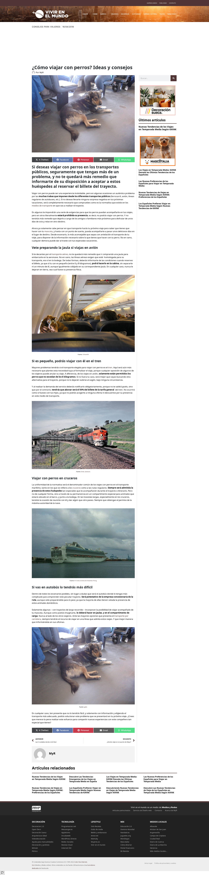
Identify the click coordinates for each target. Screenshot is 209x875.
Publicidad (163, 3)
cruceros (76, 487)
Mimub (35, 848)
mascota (48, 231)
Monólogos (124, 839)
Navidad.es (125, 832)
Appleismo (65, 832)
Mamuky (94, 839)
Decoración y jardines (40, 845)
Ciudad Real (155, 839)
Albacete (153, 826)
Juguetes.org (125, 836)
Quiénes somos (152, 3)
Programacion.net (68, 826)
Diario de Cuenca (157, 842)
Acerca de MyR (171, 810)
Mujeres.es (95, 842)
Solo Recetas (96, 826)
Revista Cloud (66, 845)
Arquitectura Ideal (39, 836)
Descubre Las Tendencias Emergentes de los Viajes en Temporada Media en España (83, 779)
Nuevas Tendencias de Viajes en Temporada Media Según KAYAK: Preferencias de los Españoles (154, 194)
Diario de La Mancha (158, 845)
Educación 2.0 (126, 826)
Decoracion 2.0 (38, 826)
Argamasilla (155, 832)
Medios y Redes (169, 807)
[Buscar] (174, 78)
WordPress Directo (68, 839)
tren (110, 367)
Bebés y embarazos (99, 832)
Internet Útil (66, 848)
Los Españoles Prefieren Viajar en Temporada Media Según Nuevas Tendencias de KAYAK (154, 206)
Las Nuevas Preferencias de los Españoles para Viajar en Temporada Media (156, 183)
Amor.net (94, 836)
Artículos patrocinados (121, 810)
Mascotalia (124, 842)
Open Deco (36, 829)
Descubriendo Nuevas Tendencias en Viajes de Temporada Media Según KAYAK (122, 790)
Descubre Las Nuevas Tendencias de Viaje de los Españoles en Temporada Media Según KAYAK (159, 790)
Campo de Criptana (158, 836)
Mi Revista (124, 851)
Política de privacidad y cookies (165, 863)
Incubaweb (66, 836)
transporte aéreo (60, 254)
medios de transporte (42, 205)
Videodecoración (38, 839)
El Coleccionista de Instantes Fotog (86, 580)
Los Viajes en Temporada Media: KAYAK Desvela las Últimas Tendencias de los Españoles (157, 172)
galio (85, 707)
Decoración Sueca (39, 832)
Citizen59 (86, 354)
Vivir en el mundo (98, 845)
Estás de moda (97, 829)
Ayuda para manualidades (42, 842)
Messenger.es (67, 829)
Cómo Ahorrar (126, 845)
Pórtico (34, 851)
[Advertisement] (104, 46)
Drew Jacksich (85, 471)
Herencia (153, 848)
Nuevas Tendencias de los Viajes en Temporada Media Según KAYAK (157, 128)
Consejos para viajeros (46, 27)
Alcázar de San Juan (158, 829)
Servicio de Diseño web (142, 810)
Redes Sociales (67, 842)
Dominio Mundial (127, 829)
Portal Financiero (127, 848)
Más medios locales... (158, 851)
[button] (89, 14)
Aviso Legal (148, 863)
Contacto (172, 3)
